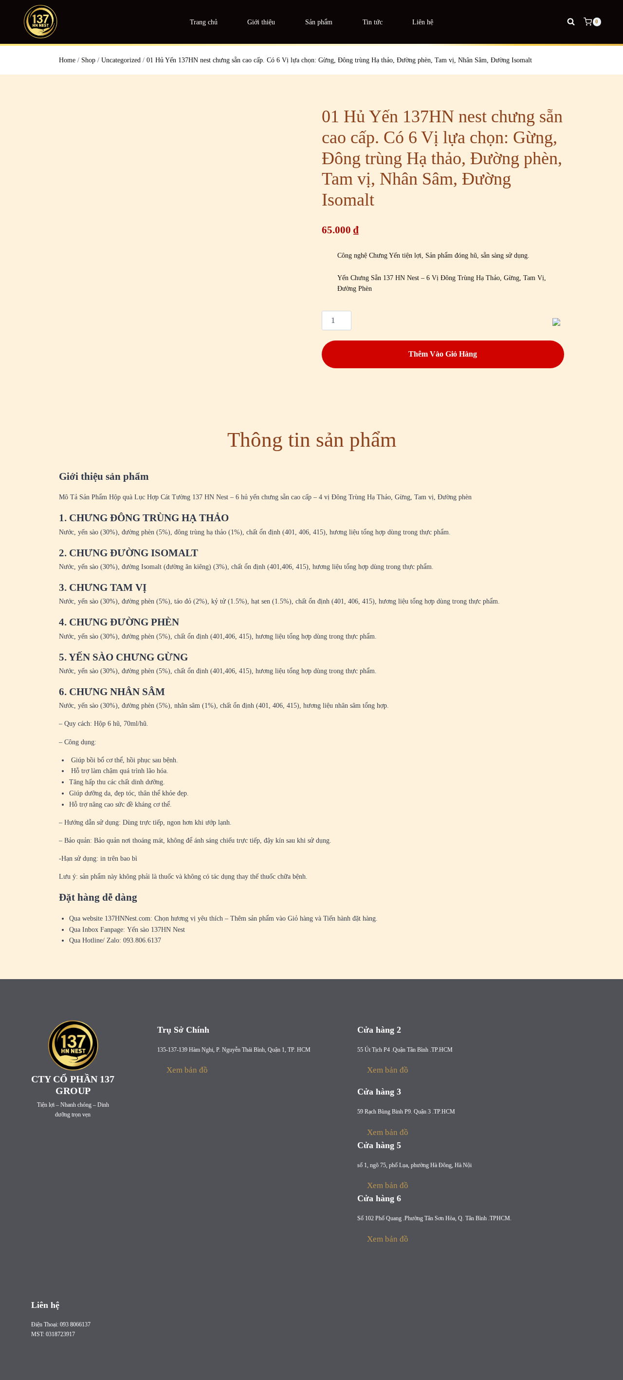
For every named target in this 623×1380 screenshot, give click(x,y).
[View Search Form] (571, 22)
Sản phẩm (318, 22)
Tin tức (373, 22)
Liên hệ (422, 22)
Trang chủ (204, 22)
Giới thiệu (261, 22)
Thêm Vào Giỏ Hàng (442, 354)
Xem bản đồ (187, 1070)
